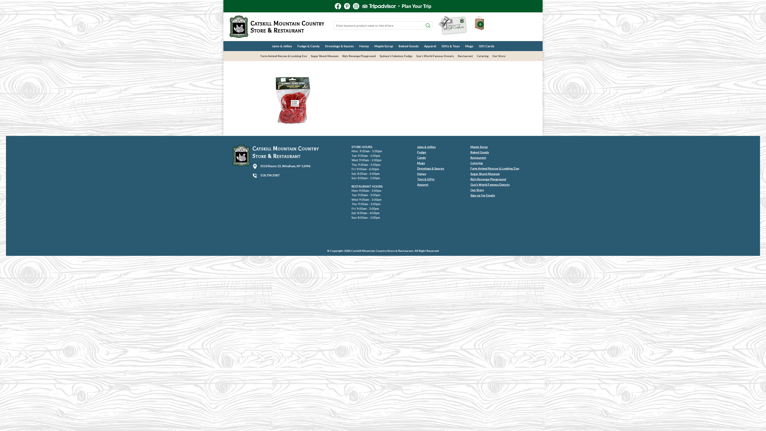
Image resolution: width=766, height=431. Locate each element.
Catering (483, 56)
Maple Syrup (383, 46)
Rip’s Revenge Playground (359, 56)
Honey (364, 46)
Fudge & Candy (308, 46)
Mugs (469, 46)
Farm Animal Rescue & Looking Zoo (284, 56)
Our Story (498, 56)
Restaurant (465, 56)
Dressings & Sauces (339, 46)
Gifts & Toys (450, 46)
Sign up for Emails (482, 195)
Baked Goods (409, 46)
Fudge (421, 152)
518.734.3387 (269, 175)
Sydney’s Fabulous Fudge (396, 56)
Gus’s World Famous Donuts (435, 56)
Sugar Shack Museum (325, 56)
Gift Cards (486, 46)
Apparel (430, 46)
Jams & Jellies (282, 46)
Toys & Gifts (425, 179)
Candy (421, 157)
